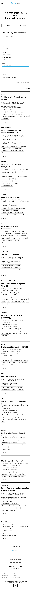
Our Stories (5, 577)
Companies (23, 25)
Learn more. (19, 582)
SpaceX (3, 94)
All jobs (13, 77)
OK (15, 585)
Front (2, 398)
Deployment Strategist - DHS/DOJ (14, 347)
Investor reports (16, 577)
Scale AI (3, 344)
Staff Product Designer (10, 254)
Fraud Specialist (7, 522)
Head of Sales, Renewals (10, 197)
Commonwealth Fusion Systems (10, 280)
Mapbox (3, 194)
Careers (14, 573)
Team (3, 573)
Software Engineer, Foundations (13, 401)
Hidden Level (4, 485)
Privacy (13, 568)
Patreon (3, 519)
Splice (3, 458)
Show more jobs (15, 546)
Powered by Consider (23, 82)
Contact (15, 575)
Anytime (8, 80)
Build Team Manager (9, 376)
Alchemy (3, 161)
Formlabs (3, 373)
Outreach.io (4, 251)
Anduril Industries (6, 127)
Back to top (16, 550)
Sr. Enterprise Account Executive (13, 433)
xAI (2, 223)
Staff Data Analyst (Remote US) (13, 461)
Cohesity (3, 430)
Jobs (8, 25)
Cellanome (4, 312)
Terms (17, 568)
